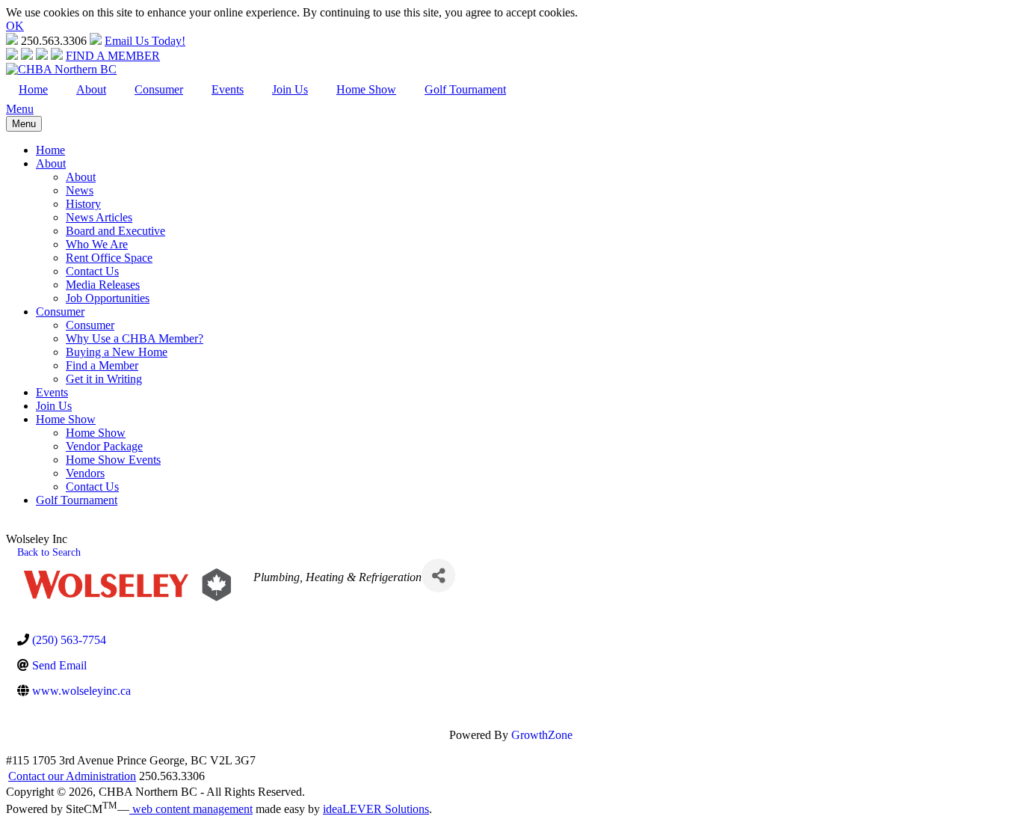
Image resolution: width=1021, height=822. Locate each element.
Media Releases (103, 284)
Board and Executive (115, 230)
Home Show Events (113, 459)
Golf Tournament (465, 89)
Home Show (366, 89)
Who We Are (97, 244)
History (83, 203)
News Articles (99, 217)
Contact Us (92, 271)
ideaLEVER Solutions (376, 809)
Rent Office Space (109, 257)
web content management (191, 809)
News (79, 190)
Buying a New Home (116, 352)
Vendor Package (104, 446)
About (91, 89)
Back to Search (49, 552)
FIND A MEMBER (113, 55)
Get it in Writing (104, 378)
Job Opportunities (107, 298)
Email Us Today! (145, 40)
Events (228, 89)
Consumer (159, 89)
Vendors (85, 473)
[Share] (438, 575)
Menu (20, 108)
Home (33, 89)
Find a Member (102, 365)
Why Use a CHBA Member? (134, 338)
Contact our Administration (72, 776)
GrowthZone (542, 735)
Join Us (290, 89)
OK (15, 25)
